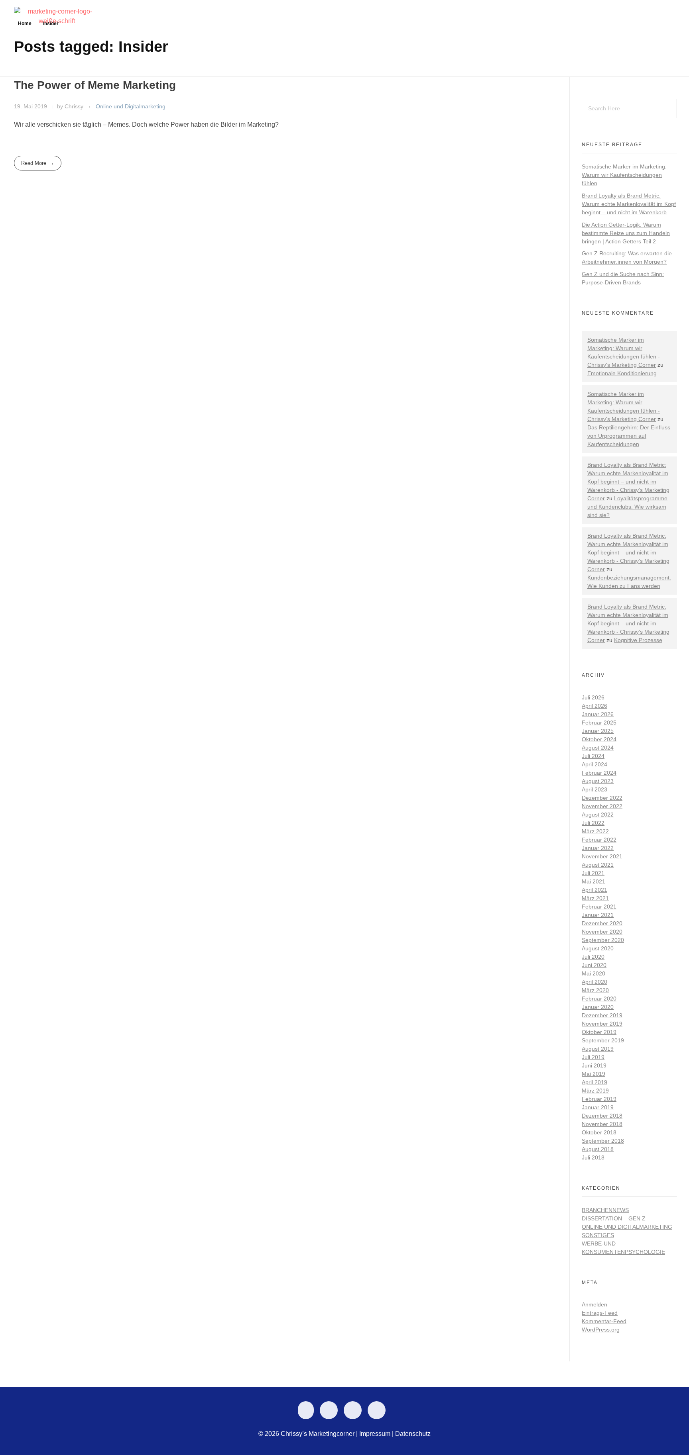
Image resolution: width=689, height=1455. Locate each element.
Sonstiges (598, 1235)
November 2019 (602, 1023)
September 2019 (603, 1040)
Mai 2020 (593, 973)
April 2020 (594, 982)
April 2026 (594, 706)
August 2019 (598, 1049)
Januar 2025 (598, 731)
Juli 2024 (593, 756)
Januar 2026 (598, 714)
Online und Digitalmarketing (130, 106)
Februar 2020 (599, 998)
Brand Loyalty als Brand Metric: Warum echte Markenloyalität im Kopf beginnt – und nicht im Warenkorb (629, 203)
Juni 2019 (594, 1065)
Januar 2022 (598, 848)
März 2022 (595, 831)
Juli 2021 (593, 873)
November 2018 (602, 1124)
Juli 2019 (593, 1057)
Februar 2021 (599, 906)
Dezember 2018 (602, 1115)
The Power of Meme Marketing (95, 85)
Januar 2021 (598, 915)
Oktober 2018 (599, 1132)
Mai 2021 (593, 881)
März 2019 (595, 1090)
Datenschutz (413, 1433)
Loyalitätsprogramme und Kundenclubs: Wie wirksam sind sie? (627, 506)
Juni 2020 (594, 965)
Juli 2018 (593, 1157)
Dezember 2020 (602, 923)
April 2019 (594, 1082)
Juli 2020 (593, 957)
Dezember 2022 (602, 798)
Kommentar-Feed (604, 1321)
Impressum (374, 1433)
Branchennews (605, 1210)
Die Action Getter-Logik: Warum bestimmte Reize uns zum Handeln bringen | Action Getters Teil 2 (626, 233)
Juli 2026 (593, 697)
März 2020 (595, 990)
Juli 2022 (593, 823)
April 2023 (594, 789)
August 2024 (598, 747)
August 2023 (598, 781)
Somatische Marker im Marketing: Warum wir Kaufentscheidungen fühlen (624, 174)
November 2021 (602, 856)
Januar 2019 (598, 1107)
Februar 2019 (599, 1099)
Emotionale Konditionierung (622, 373)
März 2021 (595, 898)
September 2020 (603, 940)
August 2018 (598, 1149)
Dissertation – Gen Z (614, 1218)
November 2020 (602, 931)
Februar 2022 (599, 839)
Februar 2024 (599, 773)
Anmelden (594, 1304)
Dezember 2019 (602, 1015)
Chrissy (75, 106)
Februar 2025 (599, 722)
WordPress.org (601, 1329)
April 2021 (594, 890)
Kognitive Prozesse (638, 640)
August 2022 (598, 814)
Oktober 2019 (599, 1032)
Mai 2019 (593, 1074)
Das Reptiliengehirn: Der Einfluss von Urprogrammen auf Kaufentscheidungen (628, 435)
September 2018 (603, 1141)
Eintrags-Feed (600, 1313)
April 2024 (594, 764)
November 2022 (602, 806)
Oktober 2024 (599, 739)
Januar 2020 (598, 1007)
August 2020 (598, 948)
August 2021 (598, 865)
